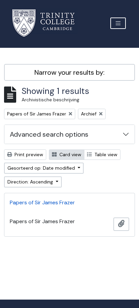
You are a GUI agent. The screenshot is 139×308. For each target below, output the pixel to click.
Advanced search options (49, 134)
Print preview (28, 154)
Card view (69, 154)
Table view (105, 154)
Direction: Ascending (30, 182)
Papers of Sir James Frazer (42, 202)
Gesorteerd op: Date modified (41, 168)
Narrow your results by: (69, 72)
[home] (47, 23)
